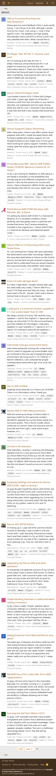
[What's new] (47, 3)
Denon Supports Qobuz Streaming (25, 128)
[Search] (52, 3)
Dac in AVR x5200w (17, 386)
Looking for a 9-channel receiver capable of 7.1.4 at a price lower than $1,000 (30, 310)
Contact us (6, 764)
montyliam (11, 701)
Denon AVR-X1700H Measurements (26, 410)
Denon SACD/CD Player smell (22, 92)
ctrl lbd (10, 269)
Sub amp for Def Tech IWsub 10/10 (25, 713)
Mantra (10, 299)
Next (28, 749)
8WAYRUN (30, 774)
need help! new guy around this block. (27, 344)
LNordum (11, 332)
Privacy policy (32, 764)
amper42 (10, 152)
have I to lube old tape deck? (22, 281)
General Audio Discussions (39, 302)
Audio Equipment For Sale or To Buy (29, 239)
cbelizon (10, 623)
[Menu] (4, 3)
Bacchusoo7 (12, 81)
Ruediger (10, 42)
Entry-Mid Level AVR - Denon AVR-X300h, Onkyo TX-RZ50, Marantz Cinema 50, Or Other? (29, 167)
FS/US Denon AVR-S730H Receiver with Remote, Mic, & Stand (28, 211)
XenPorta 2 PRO (7, 774)
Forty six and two (14, 395)
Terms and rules (19, 764)
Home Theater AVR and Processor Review (23, 339)
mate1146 (11, 737)
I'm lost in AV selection (19, 446)
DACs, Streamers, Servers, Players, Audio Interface (27, 87)
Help (42, 764)
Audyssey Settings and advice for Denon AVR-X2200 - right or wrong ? (28, 484)
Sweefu (10, 194)
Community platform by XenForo (23, 769)
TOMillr (10, 662)
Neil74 (9, 116)
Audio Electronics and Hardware (20, 743)
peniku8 (10, 434)
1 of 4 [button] (20, 749)
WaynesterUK (12, 509)
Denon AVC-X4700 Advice (20, 524)
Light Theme (9, 761)
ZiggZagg (11, 368)
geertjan (10, 470)
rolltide (10, 236)
